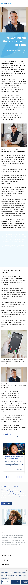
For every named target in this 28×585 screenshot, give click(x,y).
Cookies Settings (6, 581)
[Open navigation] (24, 3)
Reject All (16, 581)
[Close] (26, 570)
